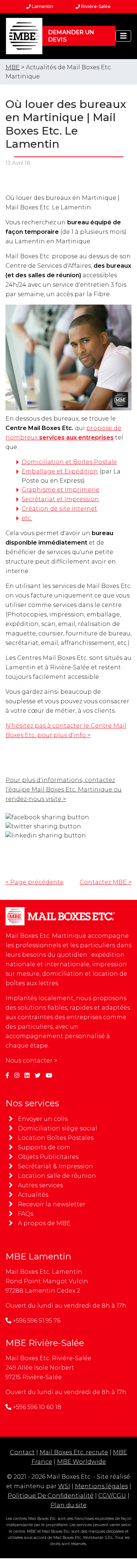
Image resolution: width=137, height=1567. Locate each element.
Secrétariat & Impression (55, 1166)
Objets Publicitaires (48, 1156)
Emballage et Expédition (60, 471)
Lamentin (42, 6)
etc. (27, 518)
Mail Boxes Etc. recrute (73, 1452)
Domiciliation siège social (57, 1128)
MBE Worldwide (81, 1461)
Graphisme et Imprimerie (60, 489)
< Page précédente (34, 882)
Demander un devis (71, 36)
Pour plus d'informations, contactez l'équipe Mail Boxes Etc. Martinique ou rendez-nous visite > (63, 789)
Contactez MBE (106, 882)
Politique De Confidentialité (51, 1495)
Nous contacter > (31, 1060)
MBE (12, 67)
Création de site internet (59, 508)
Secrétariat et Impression (60, 499)
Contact (22, 1452)
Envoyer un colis (43, 1118)
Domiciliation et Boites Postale (69, 462)
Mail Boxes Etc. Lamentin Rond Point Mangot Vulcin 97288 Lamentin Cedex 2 (46, 1281)
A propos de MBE (44, 1223)
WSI (64, 1486)
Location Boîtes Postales (56, 1137)
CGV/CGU (112, 1495)
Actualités (33, 1194)
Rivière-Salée (95, 6)
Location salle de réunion (57, 1175)
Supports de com (44, 1147)
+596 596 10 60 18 (37, 1407)
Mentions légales (101, 1486)
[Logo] (24, 36)
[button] (123, 36)
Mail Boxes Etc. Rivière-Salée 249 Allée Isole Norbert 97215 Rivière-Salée (48, 1368)
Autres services (40, 1185)
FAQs (25, 1213)
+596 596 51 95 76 (36, 1320)
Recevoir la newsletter (51, 1204)
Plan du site (68, 1505)
